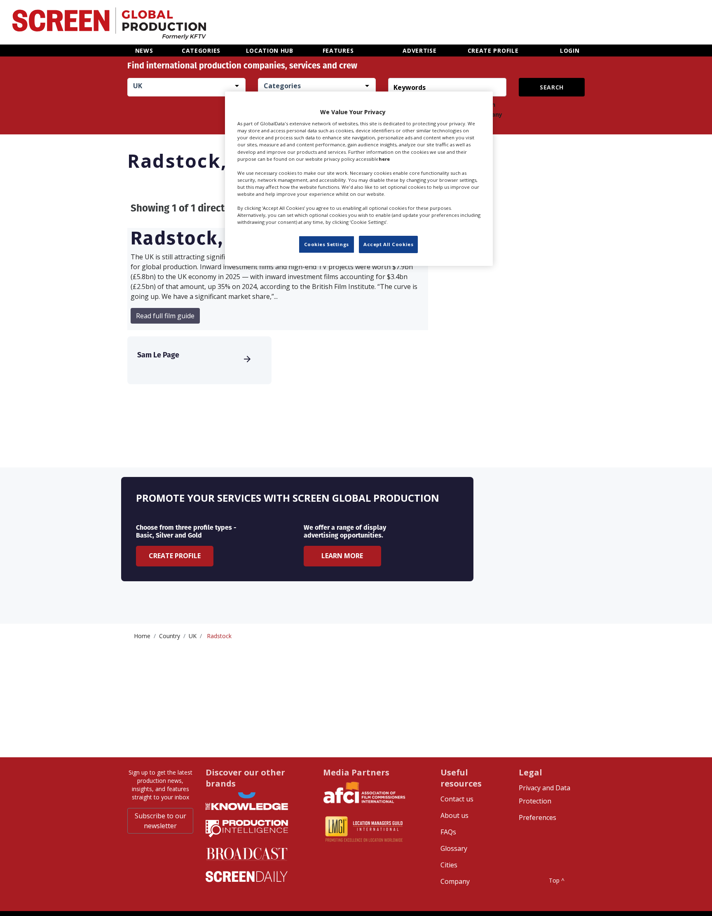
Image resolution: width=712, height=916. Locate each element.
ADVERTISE (419, 50)
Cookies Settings (326, 245)
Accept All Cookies (388, 245)
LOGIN (570, 50)
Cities (448, 864)
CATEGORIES (201, 50)
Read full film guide (165, 315)
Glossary (453, 848)
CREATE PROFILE (493, 50)
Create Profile (175, 555)
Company (455, 881)
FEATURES (338, 50)
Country (169, 636)
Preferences (537, 817)
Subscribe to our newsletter (160, 820)
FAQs (448, 831)
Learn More (342, 555)
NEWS (144, 50)
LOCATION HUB (269, 50)
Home (142, 636)
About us (454, 815)
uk (193, 636)
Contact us (456, 798)
